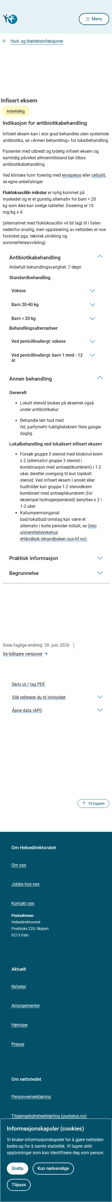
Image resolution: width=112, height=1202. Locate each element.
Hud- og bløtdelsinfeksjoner (37, 41)
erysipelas (71, 175)
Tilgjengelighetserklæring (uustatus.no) (49, 1116)
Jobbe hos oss (25, 884)
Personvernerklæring (31, 1096)
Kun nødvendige (53, 1168)
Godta (17, 1168)
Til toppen (96, 803)
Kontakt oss (22, 903)
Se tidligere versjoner (22, 653)
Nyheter (18, 986)
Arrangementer (25, 1005)
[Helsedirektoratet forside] (9, 19)
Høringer (19, 1024)
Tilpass (19, 1184)
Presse (17, 1044)
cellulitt (98, 175)
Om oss (18, 865)
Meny (97, 18)
